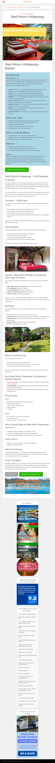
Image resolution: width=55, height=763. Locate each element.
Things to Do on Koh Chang (25, 652)
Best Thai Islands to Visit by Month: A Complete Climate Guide (27, 689)
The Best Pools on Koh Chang (25, 649)
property (19, 192)
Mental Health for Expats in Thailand (27, 701)
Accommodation (12, 7)
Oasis (8, 386)
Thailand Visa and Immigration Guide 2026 (27, 656)
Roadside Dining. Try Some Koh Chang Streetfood (26, 663)
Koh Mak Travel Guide (23, 673)
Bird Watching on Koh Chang (25, 686)
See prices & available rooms (18, 170)
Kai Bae (9, 366)
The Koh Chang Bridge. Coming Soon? (26, 636)
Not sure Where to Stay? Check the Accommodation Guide (27, 622)
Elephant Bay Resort (13, 382)
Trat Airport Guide (22, 670)
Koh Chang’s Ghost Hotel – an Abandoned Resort (25, 677)
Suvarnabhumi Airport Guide (25, 660)
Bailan (14, 82)
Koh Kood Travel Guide (23, 667)
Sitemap (30, 761)
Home (5, 7)
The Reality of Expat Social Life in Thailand (26, 704)
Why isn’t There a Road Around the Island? (27, 627)
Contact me (35, 761)
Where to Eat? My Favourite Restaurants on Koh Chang (25, 645)
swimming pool (33, 315)
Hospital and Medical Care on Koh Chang (26, 640)
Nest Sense (10, 389)
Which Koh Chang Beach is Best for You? (27, 617)
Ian (28, 20)
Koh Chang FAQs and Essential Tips (27, 614)
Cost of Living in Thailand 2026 (25, 698)
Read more (12, 474)
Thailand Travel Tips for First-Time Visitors (26, 694)
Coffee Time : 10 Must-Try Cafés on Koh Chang (27, 631)
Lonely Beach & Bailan (23, 7)
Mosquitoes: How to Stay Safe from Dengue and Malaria (27, 682)
